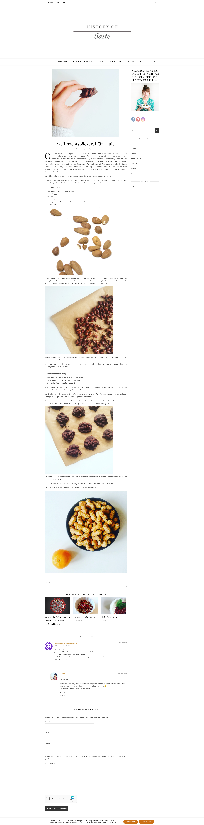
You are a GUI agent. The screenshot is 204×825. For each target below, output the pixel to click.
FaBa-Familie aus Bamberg (65, 643)
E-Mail (47, 732)
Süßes (91, 140)
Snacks (133, 168)
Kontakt (142, 62)
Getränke (134, 154)
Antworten (122, 643)
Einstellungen (59, 823)
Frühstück (134, 149)
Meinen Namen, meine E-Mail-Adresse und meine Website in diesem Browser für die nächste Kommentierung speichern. (85, 757)
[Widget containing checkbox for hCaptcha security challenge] (61, 799)
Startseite (63, 62)
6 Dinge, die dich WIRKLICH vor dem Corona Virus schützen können (57, 620)
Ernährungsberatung (82, 62)
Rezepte (100, 62)
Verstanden (131, 822)
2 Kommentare (93, 149)
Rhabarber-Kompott (110, 617)
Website (47, 743)
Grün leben (115, 62)
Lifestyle (134, 163)
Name (47, 722)
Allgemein (82, 140)
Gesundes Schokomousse (84, 617)
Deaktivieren (146, 822)
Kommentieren (50, 763)
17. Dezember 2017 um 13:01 (62, 646)
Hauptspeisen (136, 158)
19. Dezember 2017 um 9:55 (67, 676)
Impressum (61, 3)
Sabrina (63, 673)
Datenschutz (50, 3)
